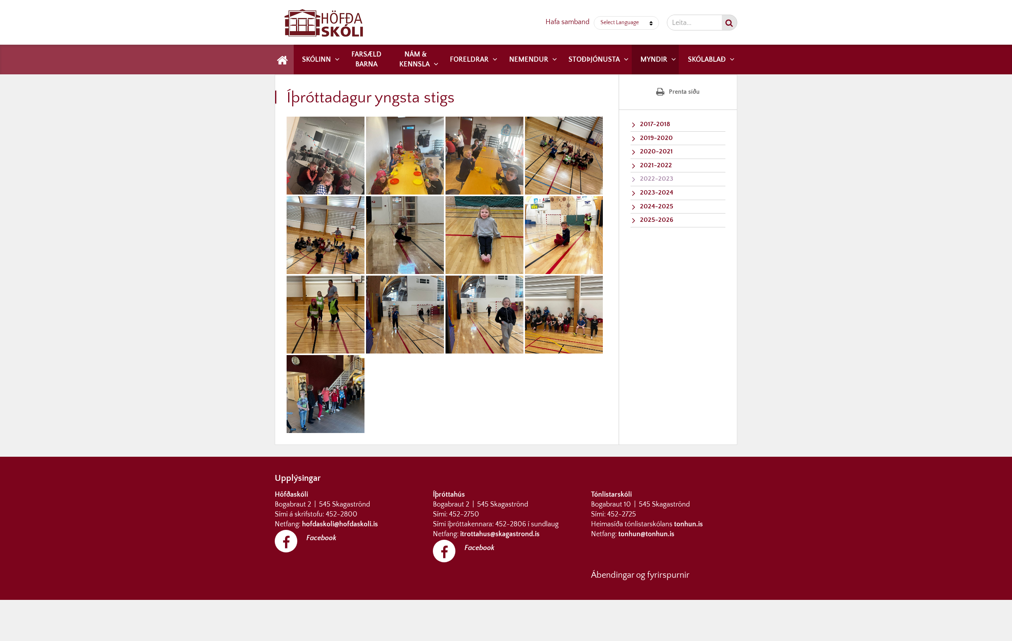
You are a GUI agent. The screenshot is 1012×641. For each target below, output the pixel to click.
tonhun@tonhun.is (646, 534)
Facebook (321, 538)
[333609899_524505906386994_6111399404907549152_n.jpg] (325, 156)
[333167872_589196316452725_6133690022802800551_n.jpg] (325, 315)
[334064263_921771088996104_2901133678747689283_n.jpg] (405, 156)
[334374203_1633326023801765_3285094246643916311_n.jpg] (405, 315)
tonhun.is (688, 524)
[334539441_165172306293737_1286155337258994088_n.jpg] (405, 235)
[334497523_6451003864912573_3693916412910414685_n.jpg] (484, 156)
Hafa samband (567, 22)
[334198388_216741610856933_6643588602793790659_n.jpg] (564, 156)
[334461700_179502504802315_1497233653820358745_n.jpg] (484, 315)
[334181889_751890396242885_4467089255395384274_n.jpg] (564, 235)
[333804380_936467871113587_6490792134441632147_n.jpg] (484, 235)
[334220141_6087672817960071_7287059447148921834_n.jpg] (325, 235)
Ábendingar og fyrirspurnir (640, 575)
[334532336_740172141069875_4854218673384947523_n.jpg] (564, 315)
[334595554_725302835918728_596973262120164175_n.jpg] (325, 394)
